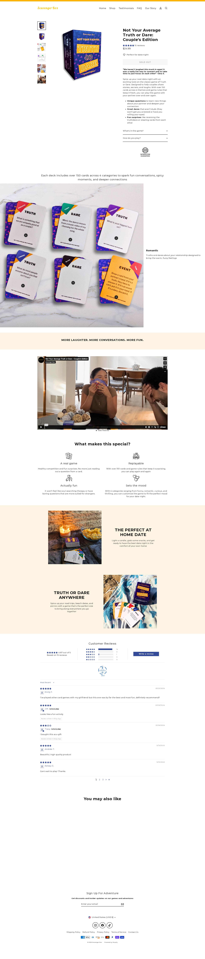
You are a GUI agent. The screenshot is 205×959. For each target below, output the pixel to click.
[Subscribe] (122, 904)
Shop (112, 8)
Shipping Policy (73, 932)
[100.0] (102, 670)
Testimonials (126, 8)
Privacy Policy (103, 932)
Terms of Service (118, 932)
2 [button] (99, 780)
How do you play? (132, 138)
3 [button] (103, 780)
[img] (45, 689)
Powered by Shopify (110, 942)
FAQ (139, 8)
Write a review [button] (146, 654)
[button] (129, 45)
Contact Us (133, 932)
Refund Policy (89, 932)
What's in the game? (133, 131)
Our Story (150, 8)
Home (102, 8)
